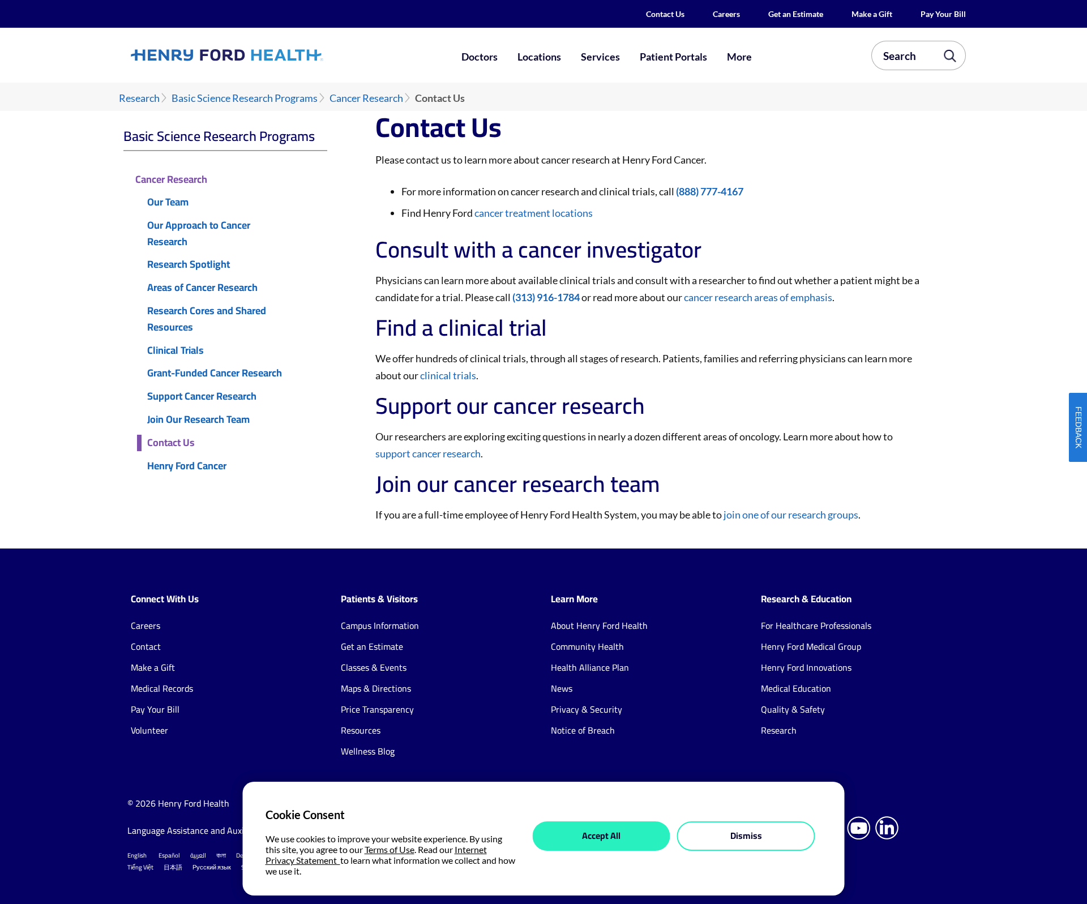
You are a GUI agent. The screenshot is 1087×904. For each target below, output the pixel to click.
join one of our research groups (791, 514)
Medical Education (796, 688)
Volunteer (149, 730)
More (739, 56)
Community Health (587, 646)
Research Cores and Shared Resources (206, 319)
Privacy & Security (586, 709)
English (137, 855)
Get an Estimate (795, 14)
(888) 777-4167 (709, 191)
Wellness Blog (368, 751)
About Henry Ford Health (599, 625)
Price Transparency (377, 709)
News (561, 688)
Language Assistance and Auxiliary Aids (203, 830)
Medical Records (162, 688)
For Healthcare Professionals (816, 625)
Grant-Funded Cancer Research (214, 373)
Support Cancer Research (201, 396)
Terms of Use (389, 849)
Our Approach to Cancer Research (198, 233)
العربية (198, 855)
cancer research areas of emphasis (758, 297)
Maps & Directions (376, 688)
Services (600, 56)
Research (139, 98)
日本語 (173, 867)
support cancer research (428, 453)
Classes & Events (373, 667)
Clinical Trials (175, 350)
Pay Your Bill (943, 14)
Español (169, 855)
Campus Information (380, 625)
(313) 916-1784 (546, 297)
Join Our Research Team (198, 420)
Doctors (479, 56)
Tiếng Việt (140, 867)
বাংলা (221, 855)
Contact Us (665, 14)
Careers (726, 14)
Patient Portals (673, 56)
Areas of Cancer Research (202, 288)
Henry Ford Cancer (186, 466)
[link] (268, 55)
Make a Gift (871, 14)
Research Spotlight (188, 264)
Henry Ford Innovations (806, 667)
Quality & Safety (793, 709)
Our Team (168, 202)
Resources (360, 730)
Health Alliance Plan (590, 667)
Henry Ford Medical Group (811, 646)
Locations (539, 56)
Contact (146, 646)
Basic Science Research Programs (245, 98)
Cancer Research (366, 98)
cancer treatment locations (533, 213)
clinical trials (448, 375)
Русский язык (211, 867)
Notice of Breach (583, 730)
